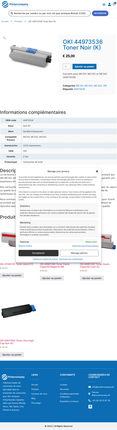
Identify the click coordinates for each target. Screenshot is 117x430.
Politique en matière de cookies (45, 259)
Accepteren (38, 253)
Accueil (5, 21)
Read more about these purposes (85, 246)
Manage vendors (25, 246)
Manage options (79, 253)
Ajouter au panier (84, 66)
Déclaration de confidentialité (71, 259)
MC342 (98, 85)
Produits (18, 21)
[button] (97, 171)
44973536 (79, 89)
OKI (105, 85)
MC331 (79, 85)
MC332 (89, 85)
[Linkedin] (90, 406)
